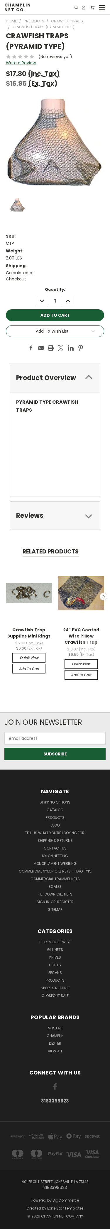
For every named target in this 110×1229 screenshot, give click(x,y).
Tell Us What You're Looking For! (55, 832)
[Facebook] (31, 348)
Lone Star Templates (65, 1208)
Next (103, 596)
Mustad (55, 1028)
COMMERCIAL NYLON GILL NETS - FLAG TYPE (55, 871)
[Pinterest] (81, 348)
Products (55, 817)
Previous (7, 596)
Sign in (43, 901)
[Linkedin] (71, 348)
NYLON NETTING (55, 855)
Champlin (55, 1035)
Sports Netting (55, 987)
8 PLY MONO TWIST (55, 941)
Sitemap (55, 909)
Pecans (55, 972)
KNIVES (55, 957)
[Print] (51, 348)
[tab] (55, 378)
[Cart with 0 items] (92, 7)
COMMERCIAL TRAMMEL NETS (55, 878)
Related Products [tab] (51, 552)
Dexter (55, 1043)
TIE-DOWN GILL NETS (55, 894)
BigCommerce (66, 1200)
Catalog (55, 809)
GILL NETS (55, 949)
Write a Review (21, 63)
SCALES (55, 886)
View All (55, 1051)
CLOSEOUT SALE (55, 995)
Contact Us (55, 848)
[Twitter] (61, 348)
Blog (55, 825)
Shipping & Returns (55, 840)
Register (65, 901)
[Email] (41, 348)
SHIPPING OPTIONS (55, 802)
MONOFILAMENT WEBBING (55, 863)
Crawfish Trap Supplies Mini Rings (29, 633)
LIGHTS (55, 964)
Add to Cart (29, 668)
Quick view (29, 657)
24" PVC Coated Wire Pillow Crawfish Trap (81, 636)
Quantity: (55, 289)
